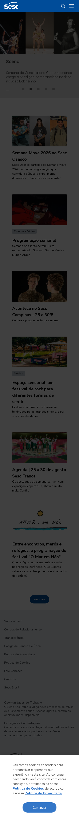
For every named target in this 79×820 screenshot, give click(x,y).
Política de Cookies (28, 788)
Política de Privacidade (43, 793)
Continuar (39, 807)
